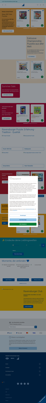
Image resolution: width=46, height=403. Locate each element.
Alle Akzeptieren (23, 224)
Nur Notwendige (23, 219)
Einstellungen (23, 215)
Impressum (15, 210)
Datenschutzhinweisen (30, 209)
